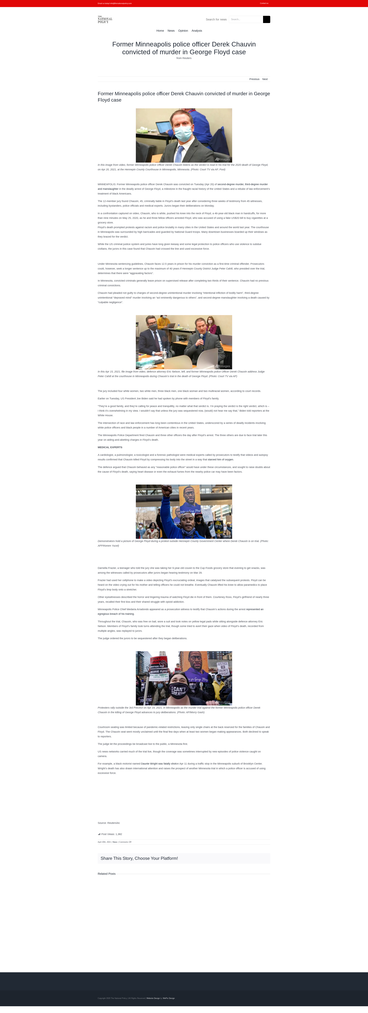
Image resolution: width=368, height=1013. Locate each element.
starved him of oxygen (220, 459)
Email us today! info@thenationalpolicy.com (115, 3)
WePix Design (169, 998)
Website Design (153, 998)
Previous (254, 79)
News (115, 842)
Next (265, 79)
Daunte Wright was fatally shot (158, 763)
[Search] (207, 30)
